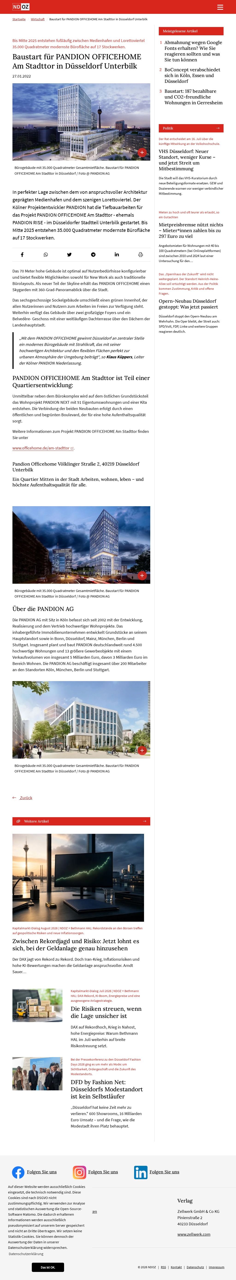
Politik (168, 128)
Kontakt (176, 1267)
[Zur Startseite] (21, 6)
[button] (22, 254)
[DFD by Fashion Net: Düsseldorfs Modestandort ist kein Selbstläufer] (37, 1074)
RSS (163, 1267)
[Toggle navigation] (220, 7)
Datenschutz (195, 1267)
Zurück (25, 797)
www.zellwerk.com (193, 1234)
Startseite (19, 19)
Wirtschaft (37, 19)
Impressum (216, 1267)
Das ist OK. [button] (48, 1267)
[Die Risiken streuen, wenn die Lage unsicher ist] (37, 1005)
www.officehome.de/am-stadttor (40, 448)
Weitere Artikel (36, 821)
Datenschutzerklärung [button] (26, 1253)
